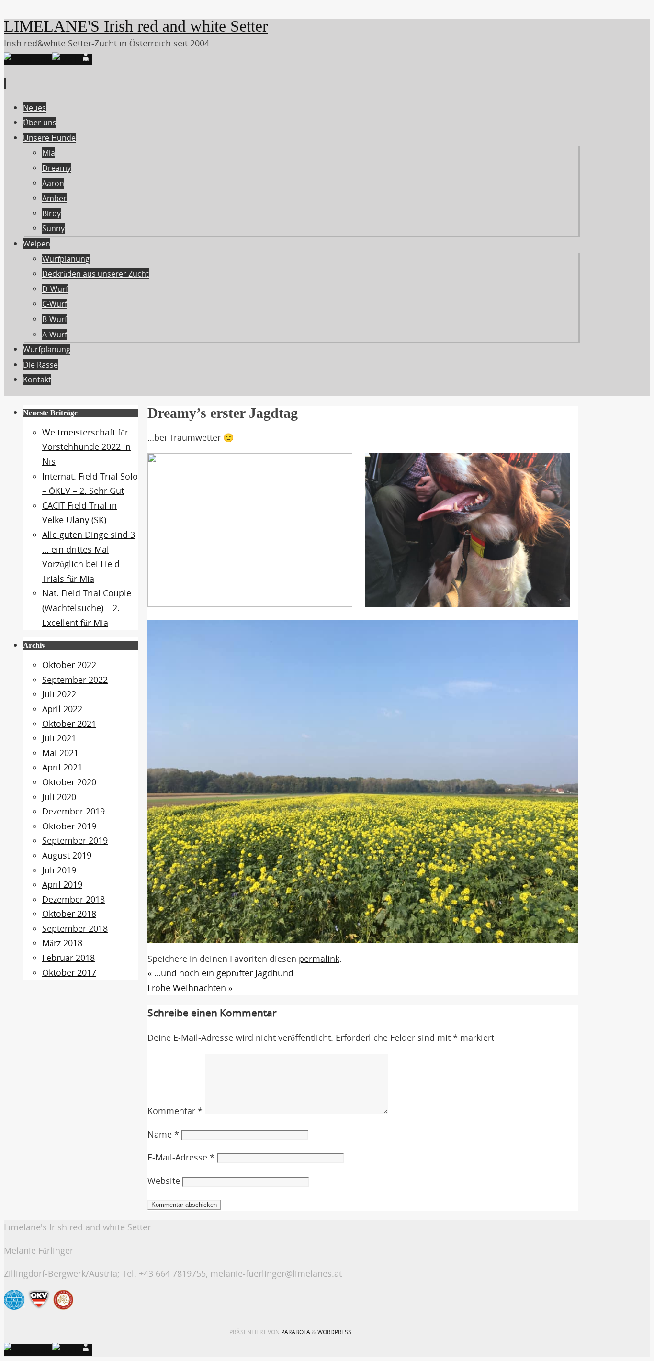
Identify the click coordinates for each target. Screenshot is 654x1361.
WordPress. (335, 1332)
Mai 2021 (60, 753)
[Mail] (65, 59)
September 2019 (75, 840)
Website (163, 1180)
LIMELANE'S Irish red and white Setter (136, 26)
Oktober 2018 (69, 913)
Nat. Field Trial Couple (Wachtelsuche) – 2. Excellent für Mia (86, 607)
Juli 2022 (59, 694)
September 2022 (75, 679)
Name (163, 1134)
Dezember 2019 (73, 811)
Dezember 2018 (73, 899)
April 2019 (62, 884)
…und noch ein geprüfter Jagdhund (220, 973)
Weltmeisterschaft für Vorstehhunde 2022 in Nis (86, 446)
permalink (319, 958)
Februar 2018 (68, 957)
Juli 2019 (59, 870)
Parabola (295, 1332)
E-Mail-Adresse (180, 1157)
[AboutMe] (85, 59)
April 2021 (62, 767)
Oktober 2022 (69, 664)
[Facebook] (28, 59)
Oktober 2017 (69, 972)
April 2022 (62, 708)
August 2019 (66, 855)
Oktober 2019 (69, 826)
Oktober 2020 (69, 782)
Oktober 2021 (69, 723)
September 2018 (75, 928)
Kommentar (175, 1110)
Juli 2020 (59, 797)
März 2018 (62, 942)
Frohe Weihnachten (190, 987)
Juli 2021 (59, 738)
